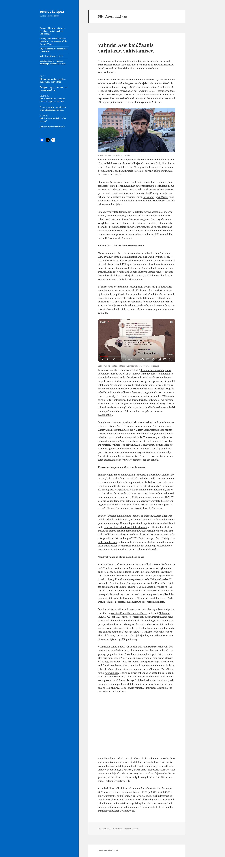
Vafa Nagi (103, 661)
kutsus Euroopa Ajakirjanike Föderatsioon (139, 482)
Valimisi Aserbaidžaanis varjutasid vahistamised (126, 48)
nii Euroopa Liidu (163, 234)
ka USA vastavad (111, 238)
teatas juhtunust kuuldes (143, 223)
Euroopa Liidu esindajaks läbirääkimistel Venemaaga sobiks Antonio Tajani (53, 41)
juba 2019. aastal (130, 661)
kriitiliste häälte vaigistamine (113, 519)
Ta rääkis (166, 669)
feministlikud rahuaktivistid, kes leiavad (125, 526)
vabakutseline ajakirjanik (128, 437)
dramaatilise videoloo (152, 369)
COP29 (132, 87)
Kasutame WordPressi (108, 850)
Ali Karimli (164, 613)
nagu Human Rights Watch (128, 523)
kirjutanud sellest (143, 422)
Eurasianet (148, 196)
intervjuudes (111, 672)
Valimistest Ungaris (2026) (51, 56)
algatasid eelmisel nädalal (151, 159)
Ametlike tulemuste (108, 758)
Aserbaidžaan (132, 828)
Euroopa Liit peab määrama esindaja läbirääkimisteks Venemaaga (52, 31)
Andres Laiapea (52, 11)
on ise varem (115, 422)
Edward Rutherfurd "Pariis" (52, 126)
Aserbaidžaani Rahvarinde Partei (129, 613)
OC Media (162, 196)
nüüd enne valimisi (161, 665)
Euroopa (118, 828)
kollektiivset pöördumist (117, 163)
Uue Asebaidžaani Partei (155, 583)
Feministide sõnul (141, 545)
